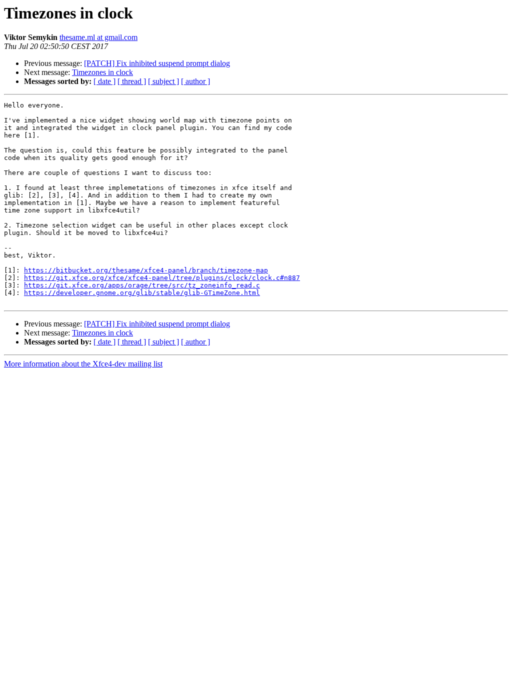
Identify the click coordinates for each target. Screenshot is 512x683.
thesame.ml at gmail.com (99, 37)
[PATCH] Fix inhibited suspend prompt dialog (157, 63)
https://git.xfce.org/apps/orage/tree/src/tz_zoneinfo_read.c (142, 285)
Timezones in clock (102, 72)
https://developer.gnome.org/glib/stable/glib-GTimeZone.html (142, 292)
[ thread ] (132, 81)
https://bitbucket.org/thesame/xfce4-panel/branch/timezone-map (146, 270)
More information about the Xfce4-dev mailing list (83, 364)
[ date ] (105, 81)
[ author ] (195, 81)
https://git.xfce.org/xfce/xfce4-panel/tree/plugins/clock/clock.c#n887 (162, 278)
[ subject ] (163, 81)
